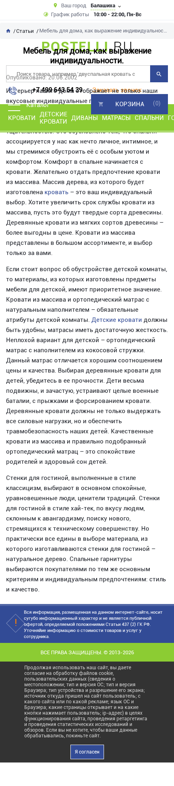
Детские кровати (53, 118)
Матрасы (116, 118)
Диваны (84, 118)
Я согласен (87, 752)
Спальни (149, 118)
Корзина (129, 104)
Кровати (22, 118)
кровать (56, 192)
